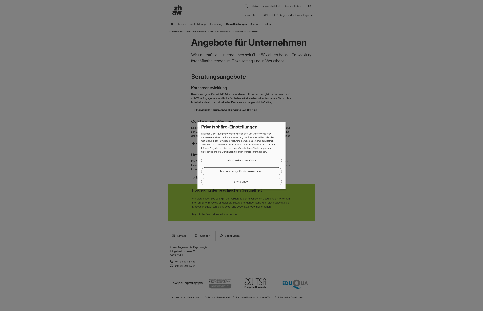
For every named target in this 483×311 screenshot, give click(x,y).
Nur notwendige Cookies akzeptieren (241, 170)
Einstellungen (241, 181)
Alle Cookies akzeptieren (241, 160)
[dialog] (241, 155)
